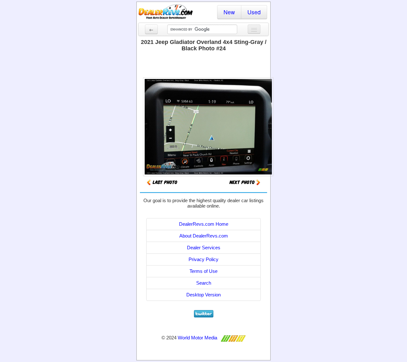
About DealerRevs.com (203, 235)
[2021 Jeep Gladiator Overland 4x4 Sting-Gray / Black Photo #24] (245, 182)
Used (254, 12)
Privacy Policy (203, 259)
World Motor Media (197, 337)
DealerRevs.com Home (203, 224)
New (229, 12)
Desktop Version (203, 294)
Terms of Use (203, 271)
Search (203, 283)
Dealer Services (203, 247)
